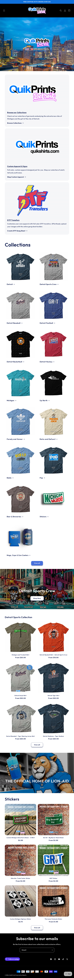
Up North (44, 400)
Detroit (10, 284)
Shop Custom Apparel (15, 177)
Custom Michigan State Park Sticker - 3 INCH (21, 837)
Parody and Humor (15, 439)
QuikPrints (12, 975)
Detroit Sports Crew (48, 284)
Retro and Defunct (47, 439)
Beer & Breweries (14, 516)
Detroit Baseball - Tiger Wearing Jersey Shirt (20, 736)
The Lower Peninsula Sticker (53, 919)
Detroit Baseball (13, 323)
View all (37, 563)
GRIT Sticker (53, 878)
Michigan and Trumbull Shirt (20, 655)
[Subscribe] (52, 950)
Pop (41, 478)
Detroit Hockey (46, 362)
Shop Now (37, 598)
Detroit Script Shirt (20, 695)
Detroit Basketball (14, 362)
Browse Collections (14, 123)
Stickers (43, 516)
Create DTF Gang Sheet (16, 231)
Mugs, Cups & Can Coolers (17, 555)
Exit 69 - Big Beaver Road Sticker (53, 837)
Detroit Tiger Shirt (53, 695)
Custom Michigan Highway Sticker (20, 919)
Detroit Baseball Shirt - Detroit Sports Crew (53, 655)
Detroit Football (46, 323)
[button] (4, 10)
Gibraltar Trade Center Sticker (20, 878)
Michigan (10, 400)
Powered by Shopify (20, 975)
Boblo (9, 478)
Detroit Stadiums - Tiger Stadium (53, 736)
